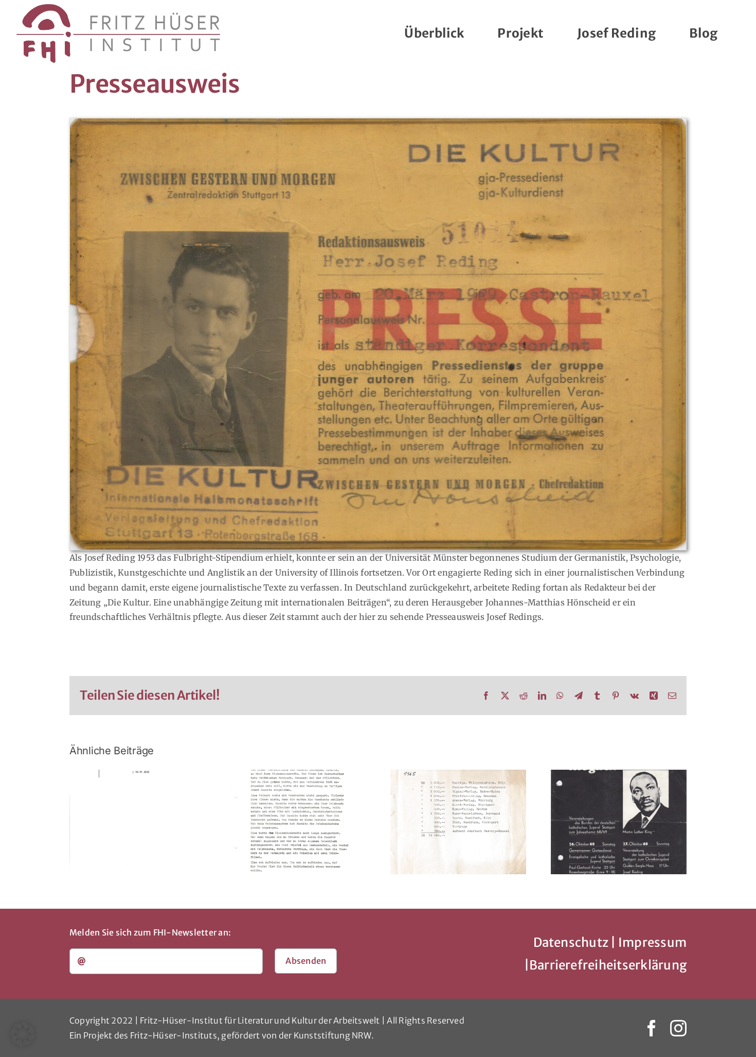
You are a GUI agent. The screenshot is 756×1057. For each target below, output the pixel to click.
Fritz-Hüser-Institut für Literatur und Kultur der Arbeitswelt (260, 1020)
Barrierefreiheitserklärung (608, 965)
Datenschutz (571, 942)
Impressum (652, 942)
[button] (22, 1034)
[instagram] (678, 1028)
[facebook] (651, 1028)
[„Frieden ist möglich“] (619, 822)
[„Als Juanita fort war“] (298, 822)
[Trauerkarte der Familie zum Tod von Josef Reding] (137, 822)
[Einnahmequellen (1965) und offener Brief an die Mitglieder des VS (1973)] (458, 822)
